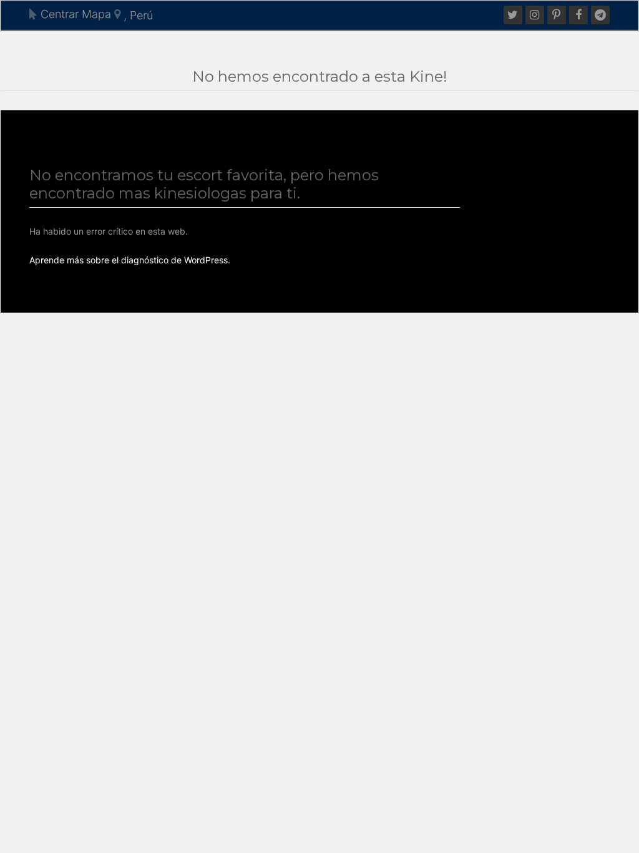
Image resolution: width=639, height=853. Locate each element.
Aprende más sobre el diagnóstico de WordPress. (129, 260)
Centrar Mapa (74, 14)
